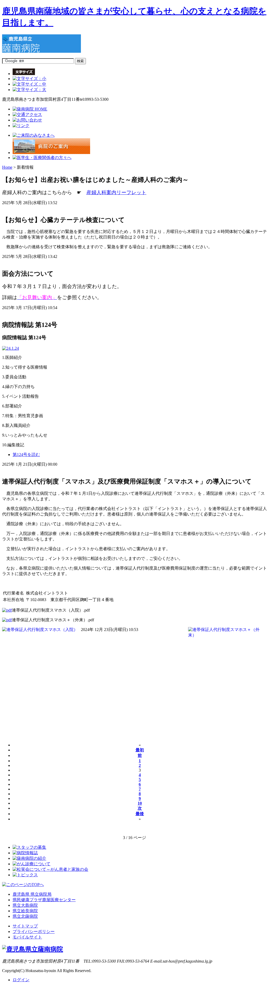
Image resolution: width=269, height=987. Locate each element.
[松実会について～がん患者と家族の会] (50, 869)
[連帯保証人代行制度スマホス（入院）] (7, 610)
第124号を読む (26, 454)
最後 (140, 813)
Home (7, 167)
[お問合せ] (27, 120)
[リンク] (21, 125)
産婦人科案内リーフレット (116, 192)
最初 (140, 750)
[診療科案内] (42, 157)
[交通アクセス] (27, 114)
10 (140, 803)
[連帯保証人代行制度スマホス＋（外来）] (7, 620)
